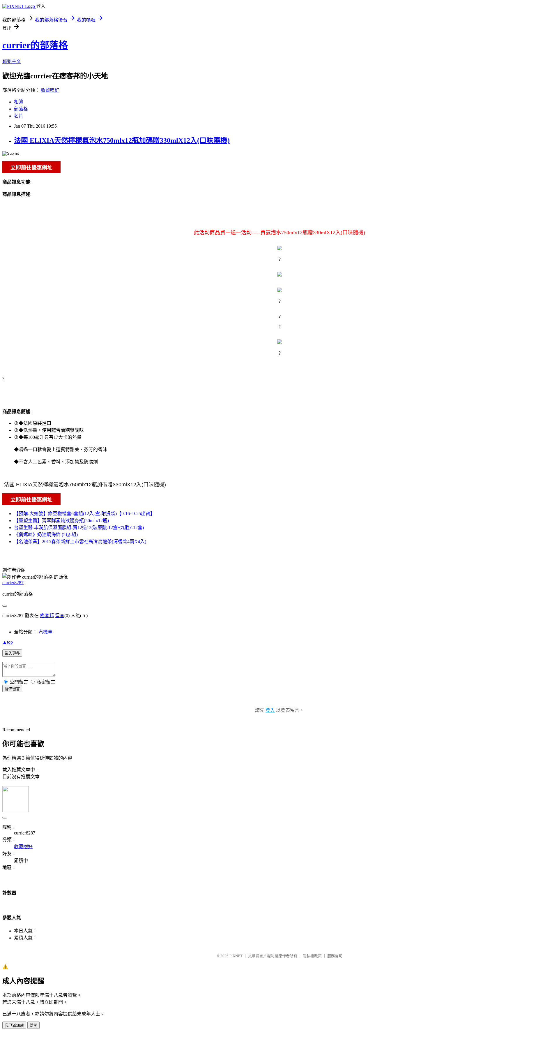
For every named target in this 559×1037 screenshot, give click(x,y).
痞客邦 (47, 615)
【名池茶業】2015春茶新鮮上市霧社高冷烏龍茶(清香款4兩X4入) (80, 541)
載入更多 (12, 653)
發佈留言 (12, 689)
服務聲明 (334, 956)
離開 (33, 1025)
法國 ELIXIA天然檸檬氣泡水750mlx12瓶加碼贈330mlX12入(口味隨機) (122, 140)
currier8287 (13, 582)
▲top (7, 642)
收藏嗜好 (50, 90)
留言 (59, 615)
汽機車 (45, 631)
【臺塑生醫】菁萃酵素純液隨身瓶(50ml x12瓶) (61, 520)
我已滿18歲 (14, 1025)
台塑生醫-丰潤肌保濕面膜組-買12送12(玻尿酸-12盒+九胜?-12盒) (79, 527)
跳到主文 (11, 61)
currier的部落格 (35, 45)
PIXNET (236, 956)
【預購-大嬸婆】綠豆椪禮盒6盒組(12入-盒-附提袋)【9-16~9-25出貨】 (84, 513)
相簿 (18, 101)
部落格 (21, 108)
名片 (18, 115)
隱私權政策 (312, 956)
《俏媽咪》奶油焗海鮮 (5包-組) (46, 534)
